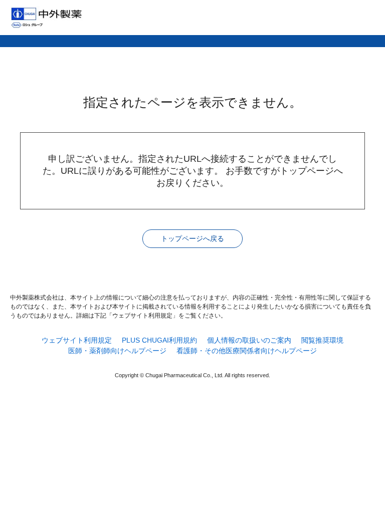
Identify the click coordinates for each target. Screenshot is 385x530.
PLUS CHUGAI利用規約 (159, 340)
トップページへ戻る (192, 238)
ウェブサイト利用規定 (77, 340)
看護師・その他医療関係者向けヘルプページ (246, 351)
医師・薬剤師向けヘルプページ (117, 351)
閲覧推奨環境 (322, 340)
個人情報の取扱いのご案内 (249, 340)
